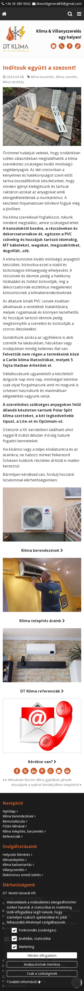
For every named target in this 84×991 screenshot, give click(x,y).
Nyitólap (9, 811)
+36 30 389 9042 (18, 3)
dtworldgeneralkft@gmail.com (59, 3)
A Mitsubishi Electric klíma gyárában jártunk (37, 780)
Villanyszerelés (13, 870)
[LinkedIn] (33, 771)
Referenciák (11, 836)
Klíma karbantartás (17, 864)
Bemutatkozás (14, 821)
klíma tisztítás (13, 82)
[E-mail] (53, 46)
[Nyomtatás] (67, 771)
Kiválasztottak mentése (42, 964)
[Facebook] (69, 46)
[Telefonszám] (61, 46)
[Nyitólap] (4, 13)
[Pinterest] (42, 771)
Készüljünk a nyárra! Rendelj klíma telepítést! (45, 784)
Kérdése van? (40, 761)
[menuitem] (4, 13)
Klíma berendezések (40, 550)
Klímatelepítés (13, 859)
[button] (79, 13)
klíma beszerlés (42, 77)
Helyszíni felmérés (16, 854)
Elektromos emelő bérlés (22, 875)
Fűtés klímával (13, 826)
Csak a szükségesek (42, 973)
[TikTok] (77, 46)
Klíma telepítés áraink (40, 620)
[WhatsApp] (50, 771)
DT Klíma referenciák (40, 691)
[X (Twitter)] (25, 771)
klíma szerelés (66, 77)
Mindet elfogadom (42, 955)
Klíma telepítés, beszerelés (23, 831)
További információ (22, 982)
